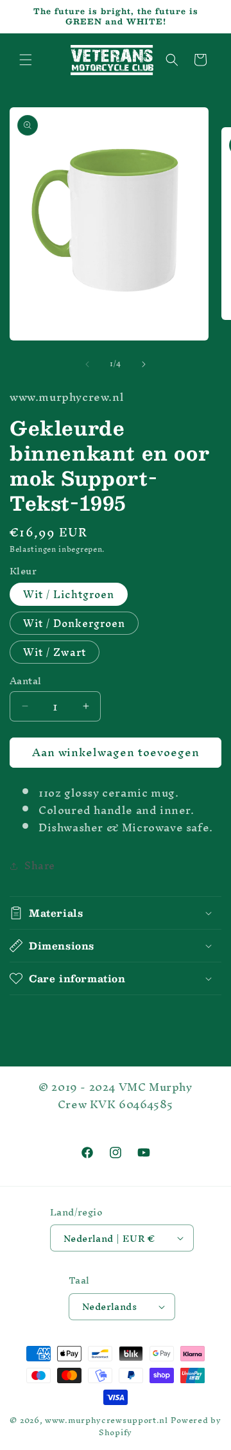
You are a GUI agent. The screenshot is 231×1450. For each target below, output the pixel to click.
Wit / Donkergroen (74, 623)
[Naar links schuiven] (87, 364)
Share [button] (39, 865)
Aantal (25, 681)
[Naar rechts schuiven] (144, 364)
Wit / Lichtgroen (68, 594)
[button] (26, 60)
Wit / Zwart (54, 652)
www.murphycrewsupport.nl (106, 1420)
